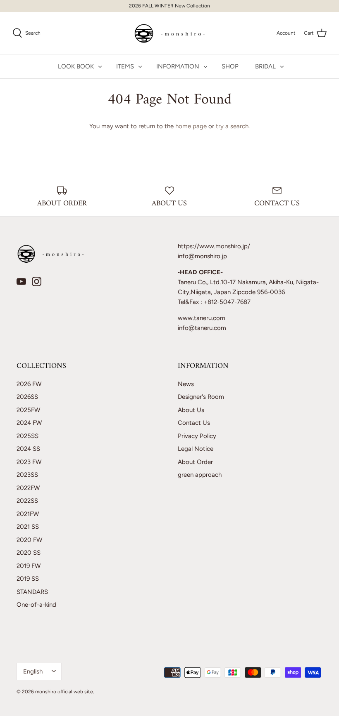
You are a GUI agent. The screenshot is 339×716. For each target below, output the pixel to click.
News (186, 384)
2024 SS (28, 448)
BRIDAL (265, 66)
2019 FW (29, 566)
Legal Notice (195, 448)
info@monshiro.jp (202, 256)
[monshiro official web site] (170, 33)
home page (191, 126)
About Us (191, 410)
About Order (195, 462)
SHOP (230, 66)
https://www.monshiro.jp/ (214, 246)
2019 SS (28, 578)
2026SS (27, 396)
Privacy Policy (197, 436)
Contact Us (194, 422)
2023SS (27, 474)
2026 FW (29, 384)
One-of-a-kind (36, 604)
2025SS (27, 436)
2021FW (28, 514)
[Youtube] (21, 281)
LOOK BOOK (76, 66)
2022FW (28, 488)
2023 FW (29, 462)
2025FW (28, 410)
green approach (200, 474)
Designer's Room (201, 396)
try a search (232, 126)
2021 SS (28, 526)
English (33, 671)
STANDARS (32, 592)
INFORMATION (177, 66)
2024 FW (29, 422)
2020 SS (29, 552)
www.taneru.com (201, 318)
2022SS (27, 500)
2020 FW (29, 540)
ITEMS (125, 66)
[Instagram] (36, 281)
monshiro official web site (64, 692)
